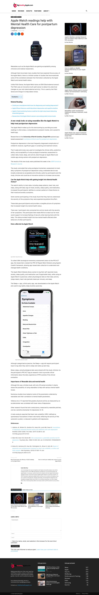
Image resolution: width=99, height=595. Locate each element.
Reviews (21, 11)
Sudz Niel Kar (14, 30)
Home (12, 15)
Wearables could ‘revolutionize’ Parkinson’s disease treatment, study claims (76, 112)
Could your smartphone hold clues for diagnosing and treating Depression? (35, 105)
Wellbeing (19, 16)
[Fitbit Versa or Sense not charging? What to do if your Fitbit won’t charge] (41, 576)
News (14, 11)
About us (78, 593)
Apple (16, 15)
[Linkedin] (18, 34)
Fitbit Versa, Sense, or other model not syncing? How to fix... (53, 568)
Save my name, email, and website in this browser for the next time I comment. (34, 542)
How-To (29, 11)
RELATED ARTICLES (16, 489)
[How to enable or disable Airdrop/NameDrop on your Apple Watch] (36, 498)
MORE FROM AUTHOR (27, 489)
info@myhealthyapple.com (24, 585)
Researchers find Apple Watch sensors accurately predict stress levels (34, 116)
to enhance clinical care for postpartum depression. (40, 139)
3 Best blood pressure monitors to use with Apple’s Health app (53, 583)
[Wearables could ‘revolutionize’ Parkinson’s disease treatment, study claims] (75, 103)
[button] (86, 11)
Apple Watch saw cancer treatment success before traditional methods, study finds (76, 134)
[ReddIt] (22, 34)
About (46, 11)
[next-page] (14, 511)
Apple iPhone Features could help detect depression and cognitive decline (35, 108)
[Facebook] (12, 34)
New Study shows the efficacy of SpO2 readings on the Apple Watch (22, 460)
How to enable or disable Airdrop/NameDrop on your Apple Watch (35, 506)
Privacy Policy (85, 593)
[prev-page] (12, 511)
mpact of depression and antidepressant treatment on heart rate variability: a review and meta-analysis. (35, 448)
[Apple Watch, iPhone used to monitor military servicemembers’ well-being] (53, 498)
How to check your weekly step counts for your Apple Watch (49, 460)
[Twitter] (15, 34)
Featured (37, 11)
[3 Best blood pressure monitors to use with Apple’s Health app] (41, 583)
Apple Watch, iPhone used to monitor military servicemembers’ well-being (52, 506)
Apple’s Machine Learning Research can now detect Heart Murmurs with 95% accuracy (19, 506)
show (20, 97)
